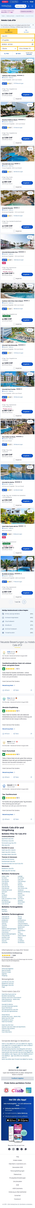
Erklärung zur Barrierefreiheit (17, 1192)
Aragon (20, 918)
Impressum (17, 1199)
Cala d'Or (20, 879)
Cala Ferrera (5, 904)
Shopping (4, 975)
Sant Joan (4, 891)
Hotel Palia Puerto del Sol (10, 526)
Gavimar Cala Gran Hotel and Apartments (13, 1027)
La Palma (20, 934)
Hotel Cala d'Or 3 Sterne (8, 852)
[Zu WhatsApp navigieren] (25, 1149)
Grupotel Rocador (7, 208)
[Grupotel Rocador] (17, 198)
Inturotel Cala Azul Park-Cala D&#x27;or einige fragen (17, 1050)
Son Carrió (21, 898)
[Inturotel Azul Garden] (17, 379)
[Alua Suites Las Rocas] (17, 426)
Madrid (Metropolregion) (9, 934)
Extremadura (21, 930)
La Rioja (20, 939)
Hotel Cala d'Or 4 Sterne (8, 850)
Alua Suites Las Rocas (8, 437)
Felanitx (20, 893)
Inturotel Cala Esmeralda (10, 345)
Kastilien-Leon (6, 937)
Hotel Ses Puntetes (7, 1021)
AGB (17, 1185)
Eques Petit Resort (7, 1008)
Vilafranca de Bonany (24, 891)
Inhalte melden (17, 1160)
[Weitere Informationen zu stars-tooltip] (23, 75)
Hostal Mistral (6, 1015)
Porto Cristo (21, 895)
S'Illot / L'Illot (5, 876)
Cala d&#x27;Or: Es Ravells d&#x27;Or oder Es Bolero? (17, 1045)
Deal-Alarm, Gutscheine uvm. (17, 1164)
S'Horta (20, 883)
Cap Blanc (4, 911)
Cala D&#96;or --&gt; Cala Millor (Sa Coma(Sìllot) (15, 1056)
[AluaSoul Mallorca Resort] (17, 109)
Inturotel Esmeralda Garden (10, 1006)
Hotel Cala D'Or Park (7, 1025)
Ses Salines (5, 885)
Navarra (20, 937)
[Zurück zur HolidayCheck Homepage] (6, 6)
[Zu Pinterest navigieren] (21, 1149)
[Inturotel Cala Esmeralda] (17, 335)
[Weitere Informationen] (13, 273)
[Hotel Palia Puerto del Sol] (17, 516)
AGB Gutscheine (17, 1188)
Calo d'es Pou (5, 886)
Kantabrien (21, 922)
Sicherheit (18, 1195)
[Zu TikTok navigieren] (17, 1149)
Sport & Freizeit (6, 970)
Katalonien (5, 922)
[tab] (9, 31)
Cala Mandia (5, 881)
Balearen (4, 909)
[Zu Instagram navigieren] (13, 1149)
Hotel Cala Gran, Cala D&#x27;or (11, 1047)
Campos (20, 897)
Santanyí (20, 900)
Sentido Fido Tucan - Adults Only (11, 1016)
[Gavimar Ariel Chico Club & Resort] (17, 290)
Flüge (3, 987)
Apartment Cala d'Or (8, 838)
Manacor (4, 897)
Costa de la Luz (6, 930)
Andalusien (5, 920)
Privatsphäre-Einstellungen (17, 1178)
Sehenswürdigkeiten (7, 968)
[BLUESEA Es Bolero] (17, 563)
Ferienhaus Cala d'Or (8, 841)
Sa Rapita (4, 895)
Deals (4, 1)
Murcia (20, 916)
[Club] (11, 12)
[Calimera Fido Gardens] (17, 65)
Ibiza (19, 932)
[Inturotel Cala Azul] (17, 153)
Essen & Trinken (6, 972)
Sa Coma (4, 878)
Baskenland (21, 927)
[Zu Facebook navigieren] (9, 1149)
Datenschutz (17, 1174)
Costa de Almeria (23, 923)
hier (30, 27)
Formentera (21, 942)
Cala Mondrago (6, 902)
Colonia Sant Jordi (7, 890)
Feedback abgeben (17, 1078)
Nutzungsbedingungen (17, 1171)
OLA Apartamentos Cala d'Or (10, 1009)
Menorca (20, 929)
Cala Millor (5, 883)
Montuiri (20, 885)
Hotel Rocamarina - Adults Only (11, 999)
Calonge (20, 876)
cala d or (4, 1057)
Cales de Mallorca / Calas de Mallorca (9, 899)
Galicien (4, 923)
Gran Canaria (5, 939)
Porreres (20, 904)
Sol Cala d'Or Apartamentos (10, 1011)
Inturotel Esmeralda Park (10, 252)
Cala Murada (5, 888)
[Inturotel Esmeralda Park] (17, 242)
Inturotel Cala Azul (8, 164)
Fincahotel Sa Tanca (7, 1020)
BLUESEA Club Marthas (8, 996)
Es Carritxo (21, 878)
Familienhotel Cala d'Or (8, 861)
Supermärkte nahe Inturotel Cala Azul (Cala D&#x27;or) (17, 1052)
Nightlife (4, 974)
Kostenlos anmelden (26, 11)
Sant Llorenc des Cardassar (22, 889)
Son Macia (21, 886)
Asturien (4, 941)
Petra (3, 893)
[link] (28, 6)
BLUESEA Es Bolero (8, 574)
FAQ (17, 1157)
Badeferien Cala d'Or (8, 868)
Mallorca (4, 927)
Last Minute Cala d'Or (8, 982)
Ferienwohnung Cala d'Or (9, 843)
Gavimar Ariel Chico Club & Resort (12, 301)
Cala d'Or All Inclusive (8, 859)
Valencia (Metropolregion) (9, 929)
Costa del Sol (5, 916)
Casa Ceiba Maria (7, 1032)
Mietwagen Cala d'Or (8, 985)
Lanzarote (4, 942)
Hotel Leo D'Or (6, 1030)
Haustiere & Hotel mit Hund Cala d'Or (12, 863)
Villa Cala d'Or (6, 845)
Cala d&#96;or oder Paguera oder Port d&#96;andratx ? (17, 1054)
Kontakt (25, 1)
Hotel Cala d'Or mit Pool (8, 870)
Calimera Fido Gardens (9, 75)
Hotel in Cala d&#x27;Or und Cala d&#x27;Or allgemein (17, 1043)
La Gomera (21, 941)
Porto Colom (21, 902)
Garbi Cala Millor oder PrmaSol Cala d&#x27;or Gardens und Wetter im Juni (17, 1059)
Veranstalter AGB (17, 1167)
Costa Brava (5, 932)
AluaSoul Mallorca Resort (10, 120)
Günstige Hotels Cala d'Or (9, 854)
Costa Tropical (22, 935)
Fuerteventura (22, 920)
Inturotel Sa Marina (8, 482)
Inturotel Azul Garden (9, 389)
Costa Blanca (5, 918)
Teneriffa (4, 925)
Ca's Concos (5, 879)
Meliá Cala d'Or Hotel (8, 1018)
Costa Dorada (5, 935)
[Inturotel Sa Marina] (17, 472)
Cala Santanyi (22, 881)
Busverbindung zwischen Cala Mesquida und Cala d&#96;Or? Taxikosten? (17, 1049)
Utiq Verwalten (17, 1181)
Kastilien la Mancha (23, 925)
